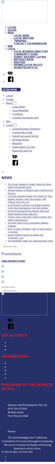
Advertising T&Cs (17, 370)
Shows (12, 30)
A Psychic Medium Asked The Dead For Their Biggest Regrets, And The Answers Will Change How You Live (30, 199)
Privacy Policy (15, 363)
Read (11, 32)
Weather (19, 62)
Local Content (16, 377)
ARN (10, 457)
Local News (21, 35)
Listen (12, 27)
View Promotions (13, 261)
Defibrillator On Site (28, 64)
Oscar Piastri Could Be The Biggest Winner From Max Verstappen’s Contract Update (29, 207)
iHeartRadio (13, 460)
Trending (20, 40)
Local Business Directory (31, 51)
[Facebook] (11, 81)
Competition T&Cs (18, 366)
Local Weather (24, 38)
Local (12, 48)
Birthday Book (24, 59)
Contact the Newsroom (30, 43)
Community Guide (26, 54)
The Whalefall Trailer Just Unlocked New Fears (30, 240)
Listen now (9, 89)
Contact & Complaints (20, 342)
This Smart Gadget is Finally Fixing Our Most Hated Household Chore (29, 186)
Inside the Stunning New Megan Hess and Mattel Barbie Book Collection (28, 212)
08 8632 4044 (23, 431)
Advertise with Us (25, 67)
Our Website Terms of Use (23, 374)
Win (10, 46)
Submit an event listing (30, 57)
